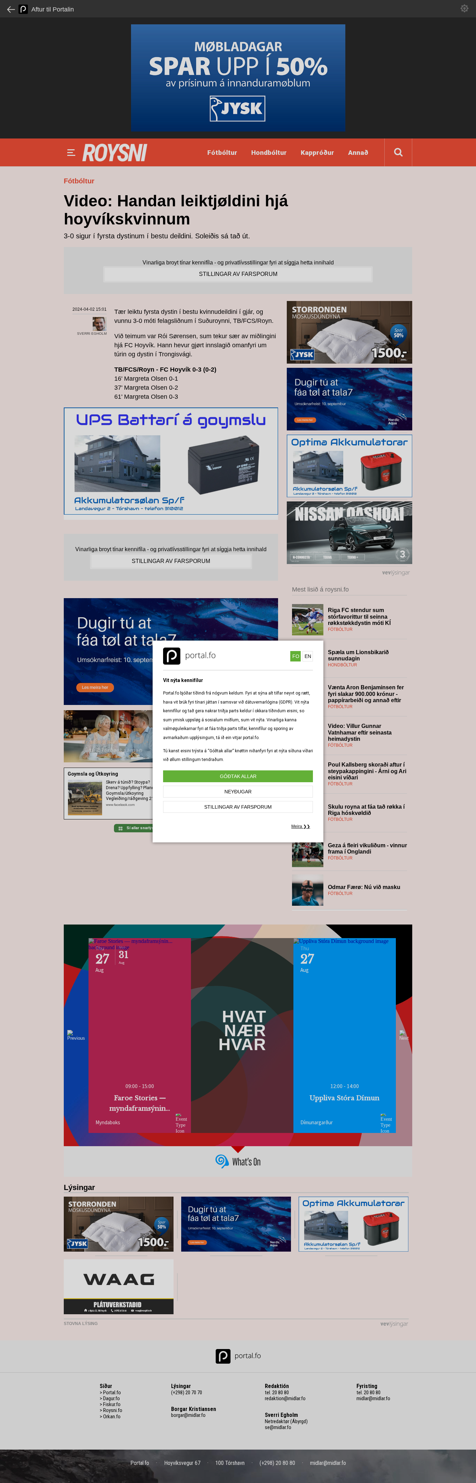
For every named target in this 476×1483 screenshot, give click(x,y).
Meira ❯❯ (300, 826)
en (308, 656)
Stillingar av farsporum (238, 807)
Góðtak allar (238, 776)
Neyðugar (238, 791)
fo (295, 656)
